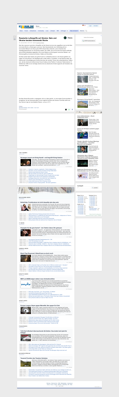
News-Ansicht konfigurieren (95, 214)
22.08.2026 (80, 207)
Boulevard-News (24, 197)
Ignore (96, 215)
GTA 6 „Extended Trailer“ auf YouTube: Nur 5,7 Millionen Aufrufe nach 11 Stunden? (48, 265)
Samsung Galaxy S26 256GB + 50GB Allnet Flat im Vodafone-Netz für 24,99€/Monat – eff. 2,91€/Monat (53, 242)
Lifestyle (52, 30)
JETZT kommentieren (89, 41)
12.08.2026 (92, 202)
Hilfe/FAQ (64, 384)
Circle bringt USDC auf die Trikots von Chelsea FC (40, 348)
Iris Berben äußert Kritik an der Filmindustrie (39, 217)
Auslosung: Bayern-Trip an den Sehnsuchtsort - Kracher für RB (43, 323)
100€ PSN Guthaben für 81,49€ (36, 241)
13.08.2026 (92, 201)
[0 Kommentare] (22, 109)
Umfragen (64, 30)
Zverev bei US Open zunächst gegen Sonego (88, 129)
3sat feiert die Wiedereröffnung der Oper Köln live (40, 293)
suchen (96, 187)
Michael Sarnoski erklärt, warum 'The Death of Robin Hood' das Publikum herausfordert (49, 296)
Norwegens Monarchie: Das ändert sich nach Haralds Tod (42, 178)
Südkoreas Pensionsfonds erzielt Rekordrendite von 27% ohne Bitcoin (88, 170)
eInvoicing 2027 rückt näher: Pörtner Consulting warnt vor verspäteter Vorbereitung (48, 372)
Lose (47, 30)
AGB (59, 383)
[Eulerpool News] (23, 107)
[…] (57, 165)
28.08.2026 (80, 197)
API (68, 384)
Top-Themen (23, 152)
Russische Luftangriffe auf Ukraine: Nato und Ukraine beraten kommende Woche (37, 39)
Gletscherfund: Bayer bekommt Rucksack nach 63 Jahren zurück (44, 320)
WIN (58, 30)
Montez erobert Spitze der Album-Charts (38, 172)
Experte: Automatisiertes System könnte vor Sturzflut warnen (87, 73)
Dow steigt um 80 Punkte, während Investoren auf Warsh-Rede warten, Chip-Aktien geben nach (51, 347)
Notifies (99, 215)
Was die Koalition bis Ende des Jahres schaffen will (41, 173)
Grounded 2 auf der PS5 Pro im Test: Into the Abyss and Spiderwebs (45, 266)
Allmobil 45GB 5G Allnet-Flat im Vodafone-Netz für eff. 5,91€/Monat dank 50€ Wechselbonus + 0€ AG (52, 245)
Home (48, 384)
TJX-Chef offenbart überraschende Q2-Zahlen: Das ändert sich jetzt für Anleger (43, 332)
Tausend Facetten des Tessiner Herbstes (33, 358)
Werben (82, 30)
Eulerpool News (40, 42)
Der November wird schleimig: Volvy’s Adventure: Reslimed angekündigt (46, 269)
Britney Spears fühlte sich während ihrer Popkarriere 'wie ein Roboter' (45, 220)
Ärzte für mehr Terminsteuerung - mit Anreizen (39, 179)
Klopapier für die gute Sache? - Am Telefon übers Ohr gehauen (41, 228)
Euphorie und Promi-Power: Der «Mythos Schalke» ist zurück (43, 318)
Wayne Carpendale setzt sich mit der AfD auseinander (41, 218)
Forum (26, 30)
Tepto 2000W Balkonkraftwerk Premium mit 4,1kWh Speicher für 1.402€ (45, 294)
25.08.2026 (80, 201)
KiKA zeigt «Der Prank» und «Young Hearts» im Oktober (42, 291)
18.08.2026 (80, 212)
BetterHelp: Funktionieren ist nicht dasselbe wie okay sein (39, 202)
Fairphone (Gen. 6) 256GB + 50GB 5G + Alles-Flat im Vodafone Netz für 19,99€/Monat (49, 244)
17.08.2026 (80, 214)
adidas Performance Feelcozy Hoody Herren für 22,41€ (42, 214)
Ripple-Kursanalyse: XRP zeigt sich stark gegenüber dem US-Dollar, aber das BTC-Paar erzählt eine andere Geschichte (57, 345)
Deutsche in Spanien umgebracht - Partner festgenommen (42, 169)
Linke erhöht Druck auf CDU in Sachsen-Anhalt (40, 181)
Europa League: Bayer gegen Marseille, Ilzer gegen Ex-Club (40, 305)
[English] (85, 25)
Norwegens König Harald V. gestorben (88, 99)
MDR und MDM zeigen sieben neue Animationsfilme (37, 279)
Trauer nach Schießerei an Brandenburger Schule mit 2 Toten (87, 86)
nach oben (97, 386)
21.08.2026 (80, 208)
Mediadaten (64, 383)
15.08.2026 (92, 198)
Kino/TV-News (23, 274)
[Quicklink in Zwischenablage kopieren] (14, 37)
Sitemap (48, 383)
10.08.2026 (92, 205)
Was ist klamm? (74, 30)
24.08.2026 (80, 202)
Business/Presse (24, 353)
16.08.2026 (92, 197)
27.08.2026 (80, 198)
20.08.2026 (80, 209)
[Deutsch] (83, 25)
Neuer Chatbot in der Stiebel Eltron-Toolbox (39, 375)
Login (90, 25)
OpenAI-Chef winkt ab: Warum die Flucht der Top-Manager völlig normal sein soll (48, 350)
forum (100, 43)
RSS (71, 384)
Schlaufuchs (33, 30)
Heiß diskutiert (92, 209)
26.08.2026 (80, 199)
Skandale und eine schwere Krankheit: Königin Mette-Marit (42, 170)
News (21, 30)
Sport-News (23, 300)
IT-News (21, 223)
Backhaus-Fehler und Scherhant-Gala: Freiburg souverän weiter (44, 321)
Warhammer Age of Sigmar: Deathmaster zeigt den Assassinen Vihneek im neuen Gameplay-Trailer (87, 157)
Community (41, 30)
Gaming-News (23, 248)
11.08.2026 (92, 203)
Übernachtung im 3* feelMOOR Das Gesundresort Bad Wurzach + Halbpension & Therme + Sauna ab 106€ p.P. (55, 215)
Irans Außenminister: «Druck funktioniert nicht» (85, 116)
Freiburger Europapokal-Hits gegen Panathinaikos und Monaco (44, 317)
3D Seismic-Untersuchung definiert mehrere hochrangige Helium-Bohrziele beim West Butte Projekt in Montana (55, 374)
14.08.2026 (92, 199)
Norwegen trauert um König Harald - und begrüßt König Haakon (41, 158)
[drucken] (14, 39)
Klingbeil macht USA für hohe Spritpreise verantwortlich (42, 176)
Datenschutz (54, 383)
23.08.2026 (80, 205)
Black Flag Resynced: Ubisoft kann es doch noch (36, 253)
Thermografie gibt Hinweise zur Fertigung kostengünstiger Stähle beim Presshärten (48, 371)
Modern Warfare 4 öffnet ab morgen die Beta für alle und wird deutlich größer (47, 271)
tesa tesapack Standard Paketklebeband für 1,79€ (40, 239)
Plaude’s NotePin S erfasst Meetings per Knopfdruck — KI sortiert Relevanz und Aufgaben (88, 142)
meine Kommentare (90, 215)
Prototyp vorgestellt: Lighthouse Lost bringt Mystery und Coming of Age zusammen (48, 268)
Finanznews (23, 326)
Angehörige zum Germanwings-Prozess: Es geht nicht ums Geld (44, 175)
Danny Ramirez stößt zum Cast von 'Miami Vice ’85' (41, 297)
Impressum (70, 383)
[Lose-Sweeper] (86, 31)
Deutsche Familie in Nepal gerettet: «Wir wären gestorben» (43, 182)
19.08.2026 (80, 211)
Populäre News (93, 208)
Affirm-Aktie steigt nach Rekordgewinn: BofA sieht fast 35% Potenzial (45, 344)
